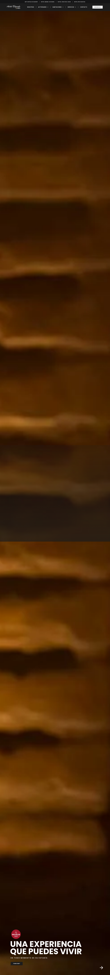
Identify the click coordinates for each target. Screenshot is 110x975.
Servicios (71, 7)
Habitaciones (57, 7)
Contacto (83, 7)
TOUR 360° (16, 963)
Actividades (42, 7)
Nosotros (30, 7)
